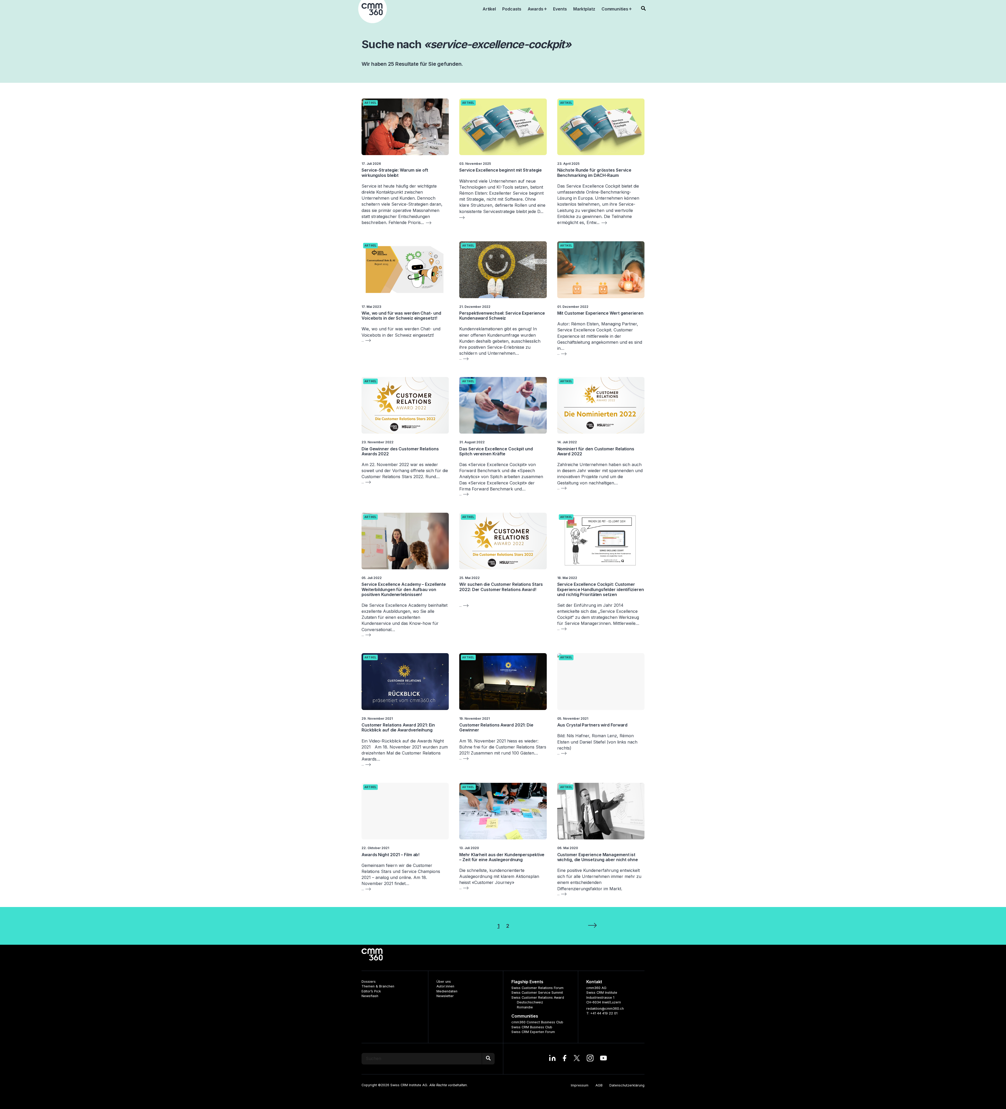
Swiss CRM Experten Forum (533, 1032)
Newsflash (370, 996)
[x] (577, 1058)
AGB (599, 1085)
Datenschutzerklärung (626, 1085)
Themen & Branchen (378, 986)
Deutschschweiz (530, 1002)
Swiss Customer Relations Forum (537, 988)
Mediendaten (446, 991)
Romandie (525, 1007)
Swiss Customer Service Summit (537, 993)
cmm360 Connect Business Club (537, 1022)
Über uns (443, 982)
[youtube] (603, 1058)
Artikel (370, 103)
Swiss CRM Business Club (531, 1027)
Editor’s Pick (371, 991)
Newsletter (445, 996)
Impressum (579, 1085)
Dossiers (369, 982)
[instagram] (590, 1058)
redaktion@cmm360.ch (605, 1008)
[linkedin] (552, 1058)
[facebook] (564, 1058)
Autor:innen (445, 986)
